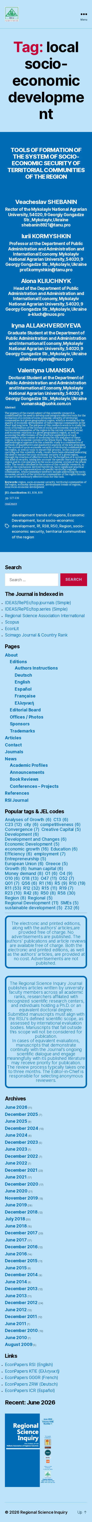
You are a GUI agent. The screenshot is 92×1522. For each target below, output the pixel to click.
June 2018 (16, 1226)
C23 (13, 824)
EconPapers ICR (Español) (30, 1390)
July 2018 (15, 1218)
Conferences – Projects (34, 786)
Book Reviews (24, 779)
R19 (66, 888)
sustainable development (34, 907)
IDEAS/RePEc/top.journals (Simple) (38, 602)
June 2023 (16, 1149)
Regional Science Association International (45, 615)
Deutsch (23, 675)
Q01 (12, 883)
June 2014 (16, 1281)
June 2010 (16, 1337)
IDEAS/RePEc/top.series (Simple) (36, 609)
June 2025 (16, 1121)
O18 (30, 878)
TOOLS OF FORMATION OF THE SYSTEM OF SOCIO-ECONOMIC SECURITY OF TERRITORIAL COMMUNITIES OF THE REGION (45, 163)
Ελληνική (24, 703)
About (11, 655)
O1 (51, 873)
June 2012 (16, 1309)
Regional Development (32, 902)
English (22, 682)
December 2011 (21, 1316)
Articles (13, 737)
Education (64, 849)
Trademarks (22, 731)
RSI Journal (16, 800)
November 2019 (21, 1198)
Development (22, 834)
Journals (14, 751)
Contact (13, 745)
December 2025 (21, 1114)
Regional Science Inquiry (43, 1512)
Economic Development (32, 844)
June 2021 (16, 1177)
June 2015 (16, 1267)
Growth (16, 868)
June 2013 (16, 1295)
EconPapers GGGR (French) (31, 1377)
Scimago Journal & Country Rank (36, 635)
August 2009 (18, 1344)
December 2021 (21, 1170)
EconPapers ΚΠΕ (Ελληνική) (32, 1371)
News (10, 758)
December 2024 (21, 1128)
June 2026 (16, 1107)
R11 (13, 888)
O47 (49, 878)
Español (23, 689)
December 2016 (21, 1246)
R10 (77, 883)
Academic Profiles (29, 765)
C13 (60, 819)
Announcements (27, 772)
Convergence (22, 829)
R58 (67, 893)
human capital (45, 868)
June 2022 (16, 1163)
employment (50, 853)
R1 (38, 526)
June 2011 (15, 1323)
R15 (49, 888)
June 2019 (16, 1205)
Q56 (29, 883)
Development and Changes (36, 839)
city (31, 824)
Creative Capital (61, 829)
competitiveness (60, 824)
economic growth (27, 849)
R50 (54, 526)
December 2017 (21, 1232)
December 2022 (21, 1156)
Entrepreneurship (25, 858)
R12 (31, 888)
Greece (57, 863)
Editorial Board (25, 710)
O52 (66, 878)
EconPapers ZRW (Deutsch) (31, 1384)
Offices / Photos (26, 717)
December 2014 (21, 1274)
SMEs (70, 902)
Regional (40, 898)
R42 (31, 893)
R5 (61, 883)
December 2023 (21, 1142)
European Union (24, 863)
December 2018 (21, 1212)
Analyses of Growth (28, 819)
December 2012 (21, 1302)
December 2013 (21, 1288)
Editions (18, 661)
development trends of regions (39, 515)
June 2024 (16, 1135)
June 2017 (16, 1240)
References (17, 793)
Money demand (24, 873)
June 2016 (16, 1253)
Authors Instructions (36, 668)
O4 (65, 873)
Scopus (12, 622)
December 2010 (21, 1330)
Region (65, 526)
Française (25, 696)
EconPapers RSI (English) (29, 1364)
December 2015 (21, 1260)
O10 (12, 878)
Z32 (72, 907)
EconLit (12, 628)
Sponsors (20, 723)
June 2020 (16, 1191)
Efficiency (18, 853)
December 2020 (21, 1184)
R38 (45, 526)
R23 (13, 893)
